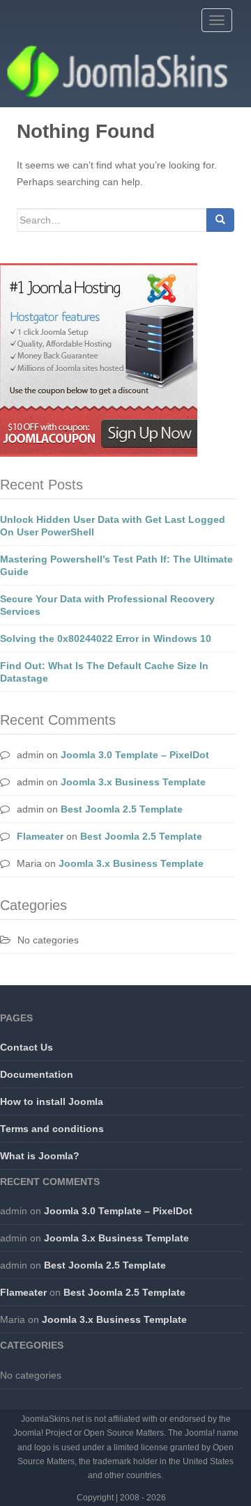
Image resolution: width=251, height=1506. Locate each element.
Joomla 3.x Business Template (133, 781)
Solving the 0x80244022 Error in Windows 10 (105, 638)
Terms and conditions (52, 1128)
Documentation (36, 1074)
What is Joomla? (39, 1155)
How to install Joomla (51, 1101)
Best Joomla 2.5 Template (122, 809)
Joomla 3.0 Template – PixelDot (135, 754)
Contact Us (26, 1047)
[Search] (220, 220)
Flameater (40, 836)
